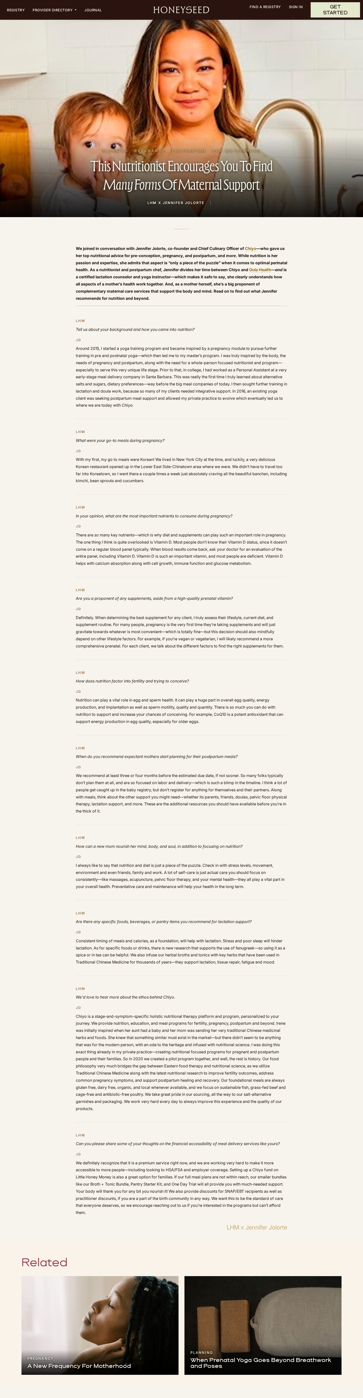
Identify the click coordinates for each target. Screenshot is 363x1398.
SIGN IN (296, 7)
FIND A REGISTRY (265, 7)
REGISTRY (16, 10)
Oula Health (260, 269)
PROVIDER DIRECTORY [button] (53, 10)
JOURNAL (93, 10)
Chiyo (250, 248)
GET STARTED (335, 10)
